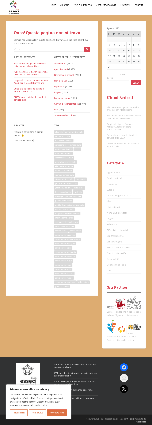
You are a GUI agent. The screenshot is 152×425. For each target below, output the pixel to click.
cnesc (77, 149)
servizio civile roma (63, 265)
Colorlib (130, 419)
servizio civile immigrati (65, 243)
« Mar (123, 74)
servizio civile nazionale (65, 256)
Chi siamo (64, 5)
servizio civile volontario (65, 282)
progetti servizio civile (64, 209)
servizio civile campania (65, 235)
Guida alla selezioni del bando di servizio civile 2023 (29, 90)
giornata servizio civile (64, 175)
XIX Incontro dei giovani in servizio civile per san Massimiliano (30, 64)
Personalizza (19, 412)
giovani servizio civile (64, 179)
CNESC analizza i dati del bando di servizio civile (30, 98)
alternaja (59, 132)
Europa (110, 189)
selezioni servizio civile (64, 226)
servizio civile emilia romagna (67, 239)
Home (53, 5)
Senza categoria (114, 241)
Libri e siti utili (60, 80)
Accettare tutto (57, 412)
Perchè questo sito (83, 5)
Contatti (139, 5)
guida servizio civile (63, 188)
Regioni (57, 92)
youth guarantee (62, 286)
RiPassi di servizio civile (118, 230)
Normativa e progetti (64, 75)
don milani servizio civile (65, 162)
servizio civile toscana (64, 273)
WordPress (141, 422)
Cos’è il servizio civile (106, 5)
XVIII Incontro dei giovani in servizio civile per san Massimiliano (31, 73)
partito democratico (63, 200)
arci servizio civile (62, 136)
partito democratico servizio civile (69, 205)
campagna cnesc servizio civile (68, 145)
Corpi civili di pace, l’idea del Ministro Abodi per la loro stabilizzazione (31, 81)
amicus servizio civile (74, 132)
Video (109, 270)
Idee (56, 109)
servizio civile (75, 230)
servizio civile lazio (63, 248)
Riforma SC (112, 224)
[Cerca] (87, 49)
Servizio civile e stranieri (118, 247)
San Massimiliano (115, 235)
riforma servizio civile (64, 218)
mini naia (78, 192)
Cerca (110, 77)
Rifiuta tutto (37, 412)
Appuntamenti (61, 69)
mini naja (59, 196)
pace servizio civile (73, 196)
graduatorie (81, 179)
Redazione (125, 5)
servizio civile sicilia (63, 269)
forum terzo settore (63, 170)
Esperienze (59, 86)
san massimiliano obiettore (66, 222)
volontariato (83, 282)
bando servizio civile (63, 140)
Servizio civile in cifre (64, 115)
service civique (61, 230)
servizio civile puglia (63, 260)
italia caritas (79, 188)
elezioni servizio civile (64, 166)
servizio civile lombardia (65, 252)
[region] (38, 401)
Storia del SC (60, 63)
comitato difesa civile (64, 158)
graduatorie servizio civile (66, 183)
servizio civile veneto (64, 278)
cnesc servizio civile (63, 153)
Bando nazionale (62, 98)
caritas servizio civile (63, 149)
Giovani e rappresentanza (66, 103)
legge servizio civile (63, 192)
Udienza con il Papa (116, 264)
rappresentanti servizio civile (67, 213)
